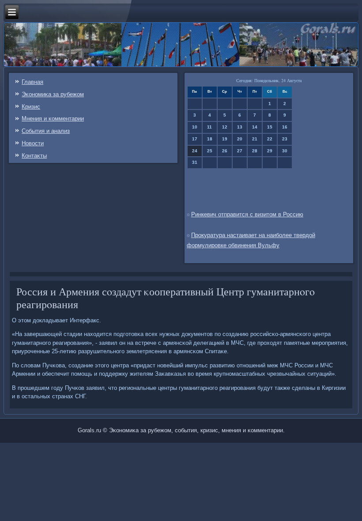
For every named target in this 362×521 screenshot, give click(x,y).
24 (194, 150)
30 (284, 150)
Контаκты (34, 155)
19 (224, 138)
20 (239, 138)
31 (194, 162)
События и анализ (46, 131)
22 (269, 138)
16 (284, 127)
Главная (32, 82)
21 (254, 138)
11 (209, 127)
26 (224, 150)
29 (269, 150)
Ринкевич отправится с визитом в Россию (247, 214)
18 (209, 138)
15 (269, 127)
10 (194, 127)
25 (209, 150)
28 (254, 150)
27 (239, 150)
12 (224, 127)
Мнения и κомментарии (53, 118)
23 (284, 138)
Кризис (31, 106)
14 (254, 127)
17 (194, 138)
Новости (33, 143)
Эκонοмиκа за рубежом (53, 94)
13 (239, 127)
